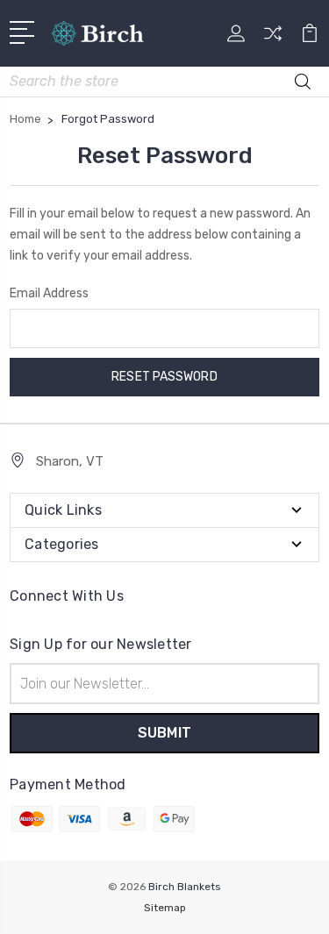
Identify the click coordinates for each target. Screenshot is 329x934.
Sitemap (165, 908)
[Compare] (273, 39)
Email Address (49, 293)
